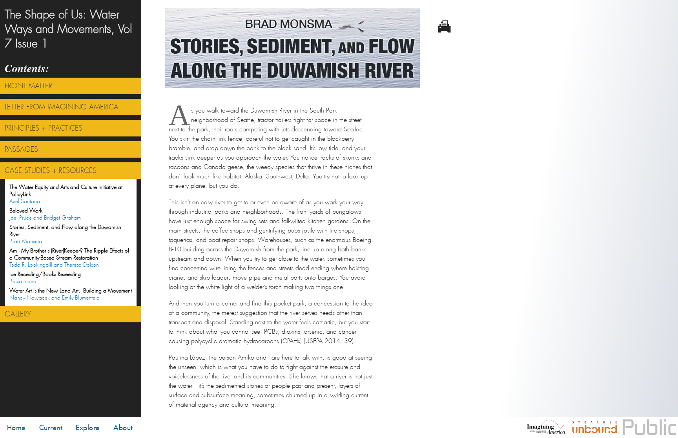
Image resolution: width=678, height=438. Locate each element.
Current (50, 427)
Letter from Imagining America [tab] (61, 107)
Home (16, 427)
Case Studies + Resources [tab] (51, 170)
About (123, 427)
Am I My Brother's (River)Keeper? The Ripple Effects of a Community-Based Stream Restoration (69, 257)
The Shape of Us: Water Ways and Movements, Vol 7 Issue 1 (68, 29)
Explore (88, 427)
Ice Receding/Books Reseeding (45, 278)
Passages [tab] (21, 149)
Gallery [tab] (18, 314)
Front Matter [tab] (28, 86)
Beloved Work (45, 214)
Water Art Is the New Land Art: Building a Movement (70, 294)
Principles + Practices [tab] (43, 128)
